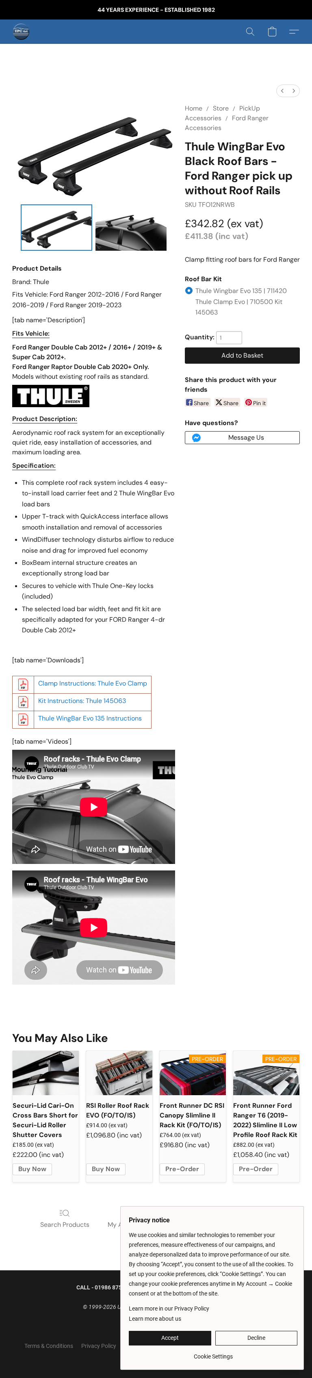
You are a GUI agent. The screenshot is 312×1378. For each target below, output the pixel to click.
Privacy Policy (98, 1346)
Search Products (64, 1224)
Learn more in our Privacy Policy (169, 1308)
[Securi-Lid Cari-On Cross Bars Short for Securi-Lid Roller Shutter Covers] (46, 1073)
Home (193, 108)
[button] (21, 32)
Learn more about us (155, 1318)
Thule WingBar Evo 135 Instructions (90, 718)
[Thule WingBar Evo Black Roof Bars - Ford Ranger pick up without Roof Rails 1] (131, 227)
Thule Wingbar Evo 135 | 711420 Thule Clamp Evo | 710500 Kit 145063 (241, 301)
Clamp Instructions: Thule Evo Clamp (92, 683)
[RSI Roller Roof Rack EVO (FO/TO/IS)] (119, 1073)
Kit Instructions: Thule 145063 (82, 701)
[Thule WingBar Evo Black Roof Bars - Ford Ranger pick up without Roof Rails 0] (56, 227)
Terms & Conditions (48, 1346)
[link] (213, 1353)
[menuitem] (282, 91)
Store (221, 108)
